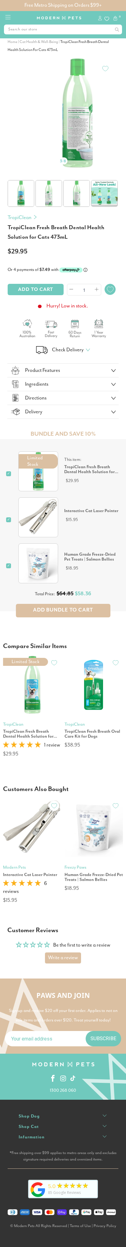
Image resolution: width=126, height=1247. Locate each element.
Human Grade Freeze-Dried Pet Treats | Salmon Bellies (90, 557)
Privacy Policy (105, 1226)
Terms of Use (80, 1226)
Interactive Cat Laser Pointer (91, 510)
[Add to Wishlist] (105, 68)
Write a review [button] (63, 958)
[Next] (112, 105)
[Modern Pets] (59, 16)
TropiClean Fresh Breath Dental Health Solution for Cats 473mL (89, 469)
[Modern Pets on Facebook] (53, 1079)
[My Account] (101, 19)
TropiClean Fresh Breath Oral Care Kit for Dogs (92, 734)
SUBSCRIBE (103, 1038)
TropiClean (19, 218)
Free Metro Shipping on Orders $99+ (63, 5)
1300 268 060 (63, 1090)
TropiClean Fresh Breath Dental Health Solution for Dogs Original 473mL (28, 734)
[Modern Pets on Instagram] (63, 1079)
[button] (22, 745)
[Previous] (13, 105)
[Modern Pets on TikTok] (73, 1079)
